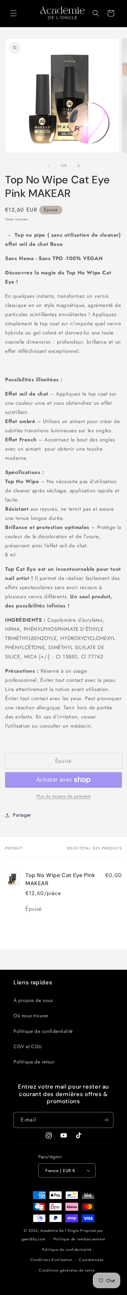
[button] (13, 13)
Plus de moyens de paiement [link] (64, 796)
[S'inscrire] (105, 1120)
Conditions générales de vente (66, 1270)
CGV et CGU (28, 1046)
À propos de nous (33, 1000)
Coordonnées (91, 1259)
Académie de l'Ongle (59, 1230)
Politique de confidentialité (43, 1031)
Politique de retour (34, 1061)
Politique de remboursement (79, 1239)
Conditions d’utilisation (51, 1259)
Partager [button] (22, 814)
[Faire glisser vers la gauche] (48, 165)
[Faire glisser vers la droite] (78, 165)
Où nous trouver (31, 1015)
